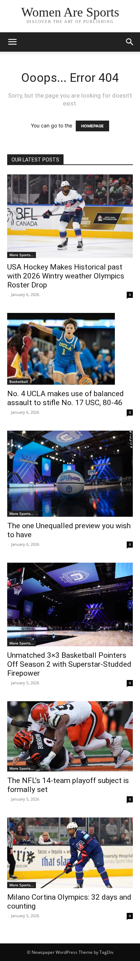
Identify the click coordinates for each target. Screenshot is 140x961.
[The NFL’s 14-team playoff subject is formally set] (70, 736)
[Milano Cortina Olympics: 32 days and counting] (70, 852)
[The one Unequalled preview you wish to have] (70, 473)
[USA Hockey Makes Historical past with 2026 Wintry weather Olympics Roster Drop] (70, 216)
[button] (12, 42)
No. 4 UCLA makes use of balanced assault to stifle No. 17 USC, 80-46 (65, 398)
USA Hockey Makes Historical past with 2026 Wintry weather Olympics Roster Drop (65, 276)
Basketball (18, 381)
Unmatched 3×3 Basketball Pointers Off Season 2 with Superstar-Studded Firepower (69, 664)
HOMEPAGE (92, 125)
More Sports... (21, 254)
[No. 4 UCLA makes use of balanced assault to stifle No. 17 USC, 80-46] (70, 349)
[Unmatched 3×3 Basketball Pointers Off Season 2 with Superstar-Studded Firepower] (70, 604)
